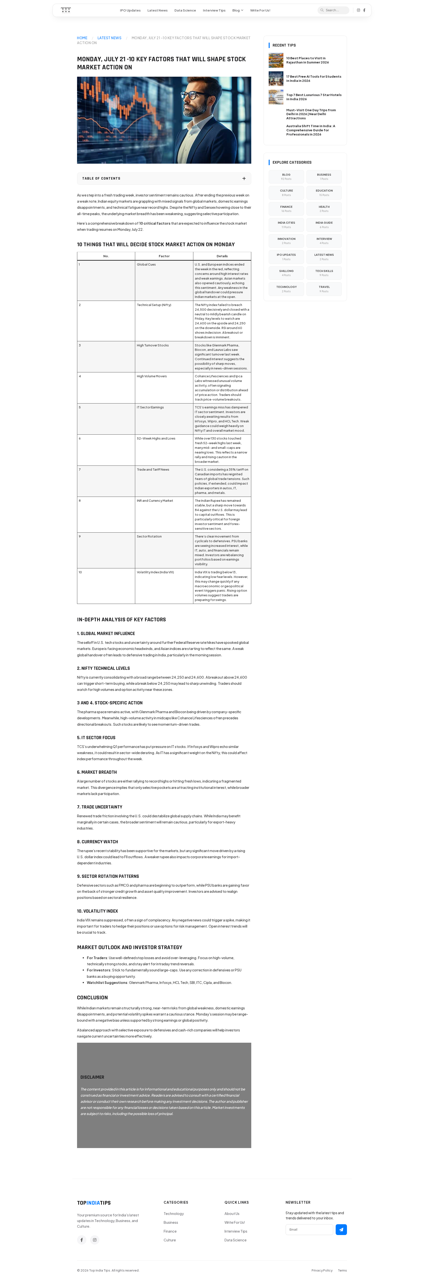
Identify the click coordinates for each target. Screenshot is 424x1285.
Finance (170, 1231)
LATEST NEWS (110, 38)
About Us (232, 1213)
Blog (236, 10)
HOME (82, 38)
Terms (342, 1270)
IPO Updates (130, 10)
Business (171, 1222)
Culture (170, 1240)
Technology (174, 1213)
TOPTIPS (94, 1203)
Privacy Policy (322, 1270)
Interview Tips (214, 10)
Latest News (157, 10)
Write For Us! (260, 10)
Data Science (185, 10)
